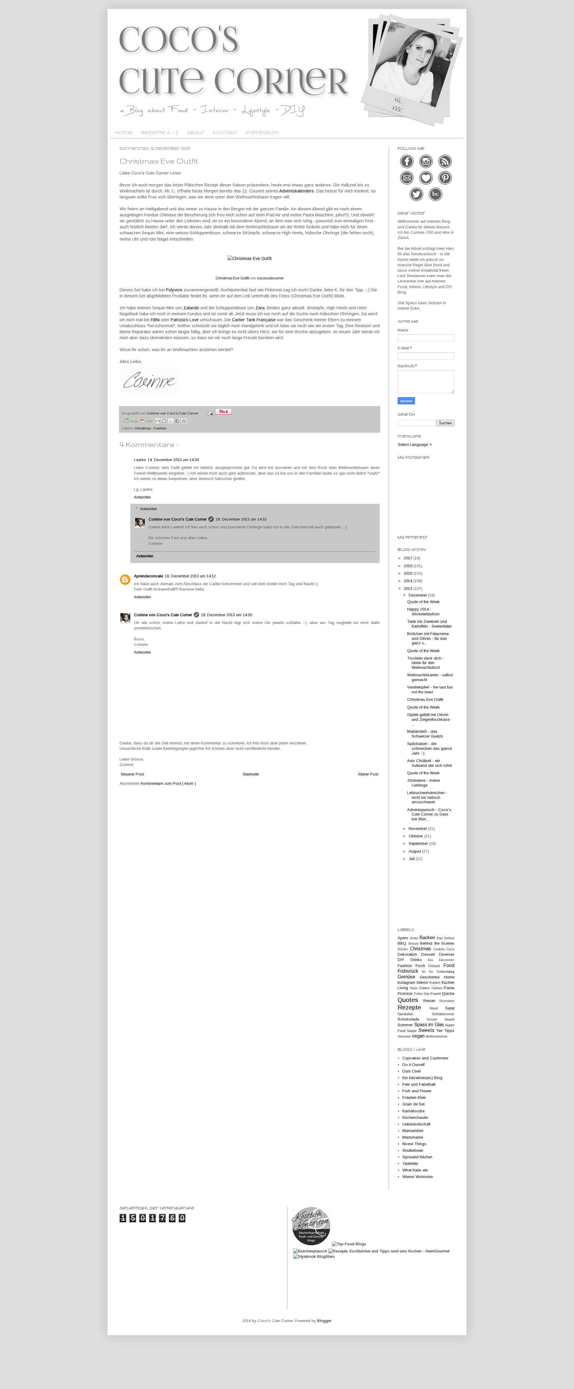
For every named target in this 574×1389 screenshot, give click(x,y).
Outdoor (438, 988)
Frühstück (410, 971)
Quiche (448, 993)
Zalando (191, 307)
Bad (440, 938)
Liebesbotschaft (416, 1124)
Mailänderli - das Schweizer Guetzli (425, 733)
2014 (408, 581)
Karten (436, 982)
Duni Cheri (411, 1071)
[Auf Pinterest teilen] (184, 421)
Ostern (425, 988)
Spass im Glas (429, 1024)
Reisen (431, 1000)
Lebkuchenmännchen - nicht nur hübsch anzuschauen (427, 797)
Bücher (404, 949)
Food (448, 965)
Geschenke (432, 977)
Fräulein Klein (414, 1097)
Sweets (427, 1030)
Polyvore (174, 289)
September (419, 843)
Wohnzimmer (437, 1036)
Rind (437, 1008)
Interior (423, 982)
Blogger (324, 1320)
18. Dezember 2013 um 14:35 (226, 615)
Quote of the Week (423, 601)
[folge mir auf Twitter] (417, 200)
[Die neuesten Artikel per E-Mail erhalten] (407, 184)
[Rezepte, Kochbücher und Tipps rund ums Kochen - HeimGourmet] (388, 1251)
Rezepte (414, 1007)
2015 (408, 573)
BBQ (403, 943)
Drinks (419, 959)
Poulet (436, 993)
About (195, 133)
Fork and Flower (416, 1091)
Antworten (142, 497)
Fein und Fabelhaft (418, 1084)
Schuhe (436, 1019)
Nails (414, 988)
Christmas (143, 428)
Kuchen (448, 982)
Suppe (412, 1030)
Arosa (414, 938)
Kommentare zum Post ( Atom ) (168, 783)
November (418, 828)
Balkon (449, 938)
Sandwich (415, 1014)
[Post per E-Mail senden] (210, 413)
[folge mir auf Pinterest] (445, 184)
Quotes (410, 999)
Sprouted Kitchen (417, 1157)
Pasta (449, 988)
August (415, 851)
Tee (440, 1030)
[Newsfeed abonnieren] (445, 167)
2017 (408, 558)
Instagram (407, 982)
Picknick (406, 993)
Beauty (414, 943)
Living (404, 988)
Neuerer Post (132, 774)
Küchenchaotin (415, 1117)
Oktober (416, 836)
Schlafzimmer (443, 1014)
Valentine (405, 1036)
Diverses (446, 954)
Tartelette (410, 1163)
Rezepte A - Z (159, 133)
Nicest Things (414, 1144)
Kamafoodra (413, 1111)
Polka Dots (422, 993)
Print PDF (141, 421)
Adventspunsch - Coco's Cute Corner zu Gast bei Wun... (429, 814)
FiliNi (155, 319)
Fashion (160, 428)
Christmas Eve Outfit (232, 278)
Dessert (430, 954)
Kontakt (225, 133)
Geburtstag (445, 971)
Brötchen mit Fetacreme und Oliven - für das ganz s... (428, 638)
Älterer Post (368, 774)
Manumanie (412, 1137)
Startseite (251, 774)
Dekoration (409, 954)
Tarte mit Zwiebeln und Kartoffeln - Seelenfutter (429, 623)
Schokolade (412, 1019)
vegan (419, 1035)
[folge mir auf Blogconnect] (435, 200)
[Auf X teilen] (171, 421)
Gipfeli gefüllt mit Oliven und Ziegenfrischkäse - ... (429, 719)
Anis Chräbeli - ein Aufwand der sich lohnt (429, 763)
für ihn (429, 971)
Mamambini (412, 1130)
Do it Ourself (413, 1064)
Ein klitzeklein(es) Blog (422, 1078)
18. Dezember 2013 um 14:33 (241, 519)
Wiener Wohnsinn (417, 1176)
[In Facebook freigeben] (177, 421)
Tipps (449, 1030)
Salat (449, 1008)
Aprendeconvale (148, 576)
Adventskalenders (296, 191)
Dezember (418, 595)
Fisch (422, 965)
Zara (260, 307)
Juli (412, 858)
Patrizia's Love (185, 319)
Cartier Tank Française (254, 319)
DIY (404, 959)
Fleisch (435, 966)
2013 (408, 588)
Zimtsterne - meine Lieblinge (423, 782)
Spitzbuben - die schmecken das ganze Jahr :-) (429, 748)
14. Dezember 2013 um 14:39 (173, 460)
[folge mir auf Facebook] (407, 167)
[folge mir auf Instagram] (427, 167)
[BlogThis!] (164, 421)
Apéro (404, 938)
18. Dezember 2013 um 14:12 (190, 576)
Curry (450, 949)
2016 (408, 566)
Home (123, 133)
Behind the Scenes (437, 943)
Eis (433, 960)
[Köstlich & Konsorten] (311, 1244)
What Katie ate (415, 1170)
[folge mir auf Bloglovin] (427, 184)
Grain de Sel (413, 1104)
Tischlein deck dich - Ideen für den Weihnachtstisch (425, 663)
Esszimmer (446, 960)
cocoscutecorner (270, 278)
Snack (449, 1019)
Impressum (261, 133)
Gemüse (409, 976)
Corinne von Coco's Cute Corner (178, 519)
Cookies (440, 949)
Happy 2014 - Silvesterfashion (423, 611)
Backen (428, 937)
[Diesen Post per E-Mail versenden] (158, 421)
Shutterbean (412, 1150)
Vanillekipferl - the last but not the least (429, 689)
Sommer (406, 1025)
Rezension (446, 1001)
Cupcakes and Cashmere (425, 1058)
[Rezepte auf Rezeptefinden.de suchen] (349, 1244)
